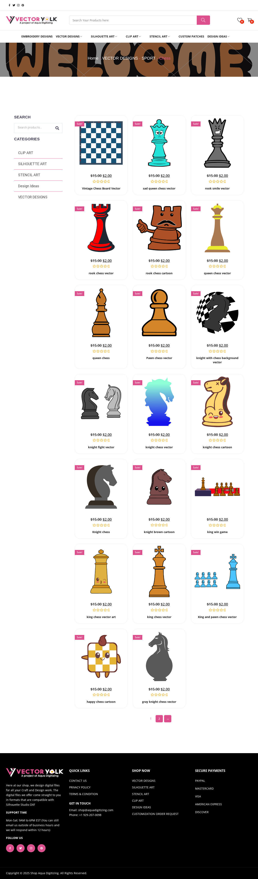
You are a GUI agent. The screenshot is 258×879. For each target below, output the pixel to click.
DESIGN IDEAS (141, 807)
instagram (17, 5)
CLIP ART (25, 153)
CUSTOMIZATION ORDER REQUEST (155, 814)
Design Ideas (28, 186)
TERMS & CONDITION (83, 794)
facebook (8, 5)
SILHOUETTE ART (32, 164)
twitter (12, 5)
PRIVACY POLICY (80, 787)
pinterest (21, 5)
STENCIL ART (29, 175)
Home (93, 58)
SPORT (148, 58)
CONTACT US (78, 781)
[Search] (57, 128)
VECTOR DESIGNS (120, 58)
